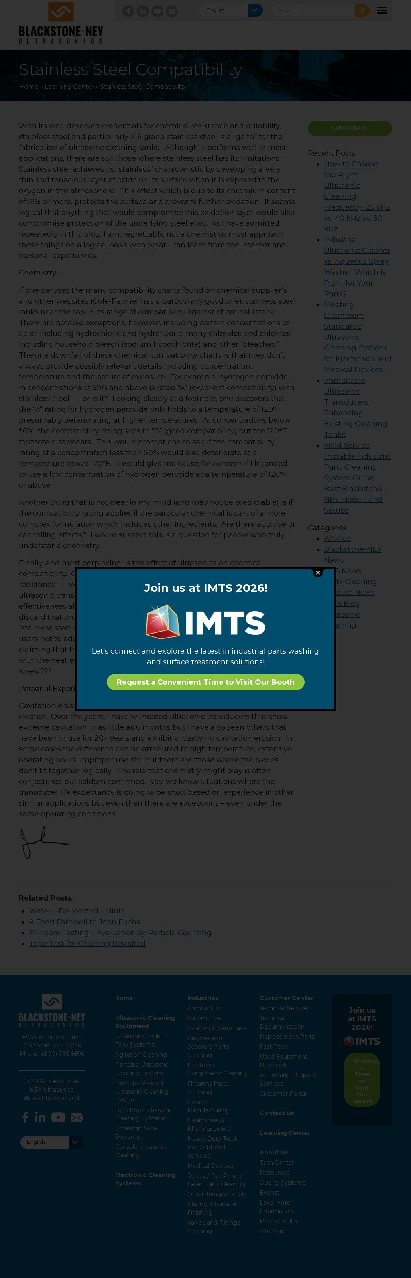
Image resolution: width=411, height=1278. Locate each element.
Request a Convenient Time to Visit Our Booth (206, 682)
